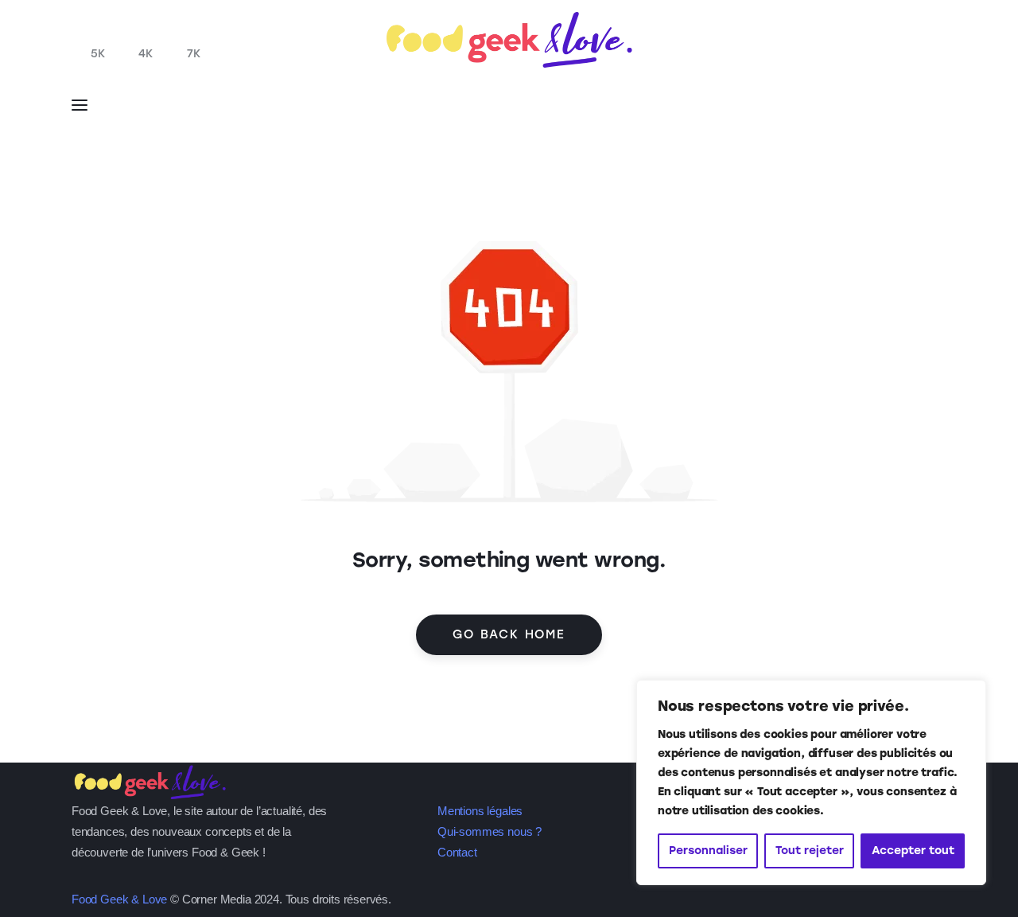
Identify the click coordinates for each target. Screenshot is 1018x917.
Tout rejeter (809, 850)
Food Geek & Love (119, 899)
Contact (457, 852)
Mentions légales (480, 810)
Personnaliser (708, 850)
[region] (811, 782)
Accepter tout (913, 850)
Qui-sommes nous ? (489, 831)
